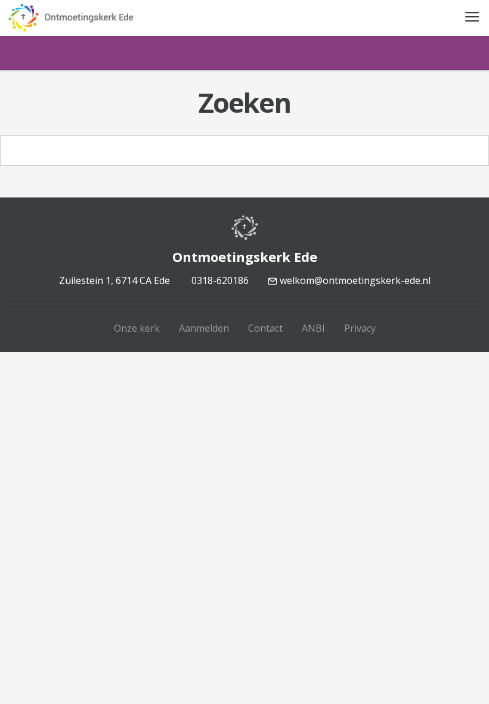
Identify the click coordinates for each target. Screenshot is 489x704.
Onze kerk (137, 328)
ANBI (313, 328)
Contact (265, 328)
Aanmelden (204, 328)
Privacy (360, 328)
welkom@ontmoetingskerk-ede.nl (354, 280)
